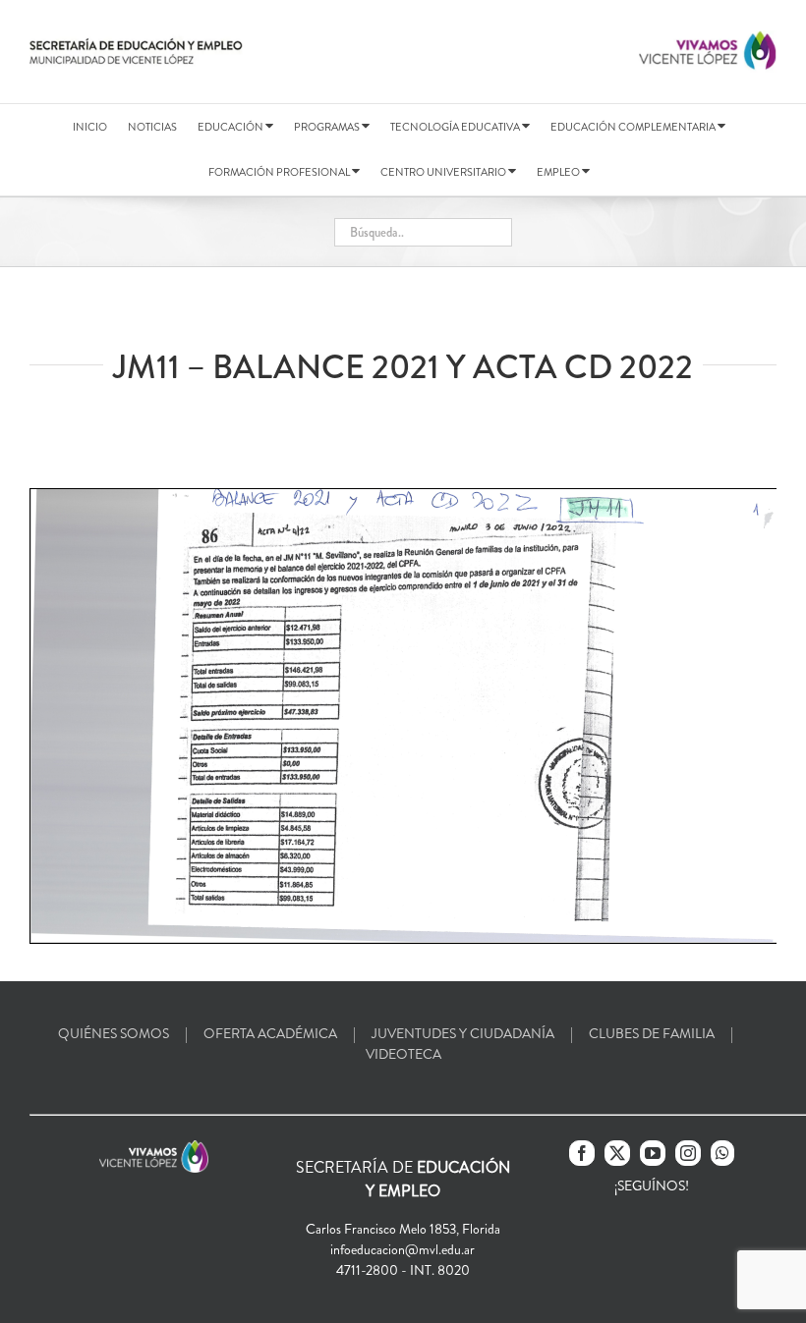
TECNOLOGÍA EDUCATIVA (456, 127)
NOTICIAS (152, 127)
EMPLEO (559, 172)
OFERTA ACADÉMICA (270, 1033)
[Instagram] (688, 1153)
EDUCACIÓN (231, 127)
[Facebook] (582, 1153)
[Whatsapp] (722, 1153)
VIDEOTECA (403, 1054)
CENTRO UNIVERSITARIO (444, 172)
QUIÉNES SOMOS (113, 1033)
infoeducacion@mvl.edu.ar (402, 1249)
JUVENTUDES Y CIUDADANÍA (463, 1033)
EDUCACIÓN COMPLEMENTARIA (634, 127)
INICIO (90, 127)
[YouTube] (652, 1153)
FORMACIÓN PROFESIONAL (280, 172)
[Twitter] (617, 1153)
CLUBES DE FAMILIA (652, 1033)
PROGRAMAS (328, 127)
